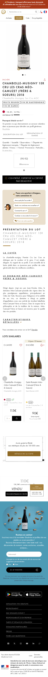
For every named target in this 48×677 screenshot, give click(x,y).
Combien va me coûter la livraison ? (26, 216)
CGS (30, 656)
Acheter (9, 18)
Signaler (34, 329)
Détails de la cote (24, 454)
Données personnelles (38, 655)
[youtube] (27, 643)
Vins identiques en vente (16, 494)
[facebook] (8, 643)
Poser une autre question (25, 221)
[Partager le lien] (45, 80)
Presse (9, 631)
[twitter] (14, 643)
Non (16, 564)
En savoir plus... (7, 150)
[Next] (43, 378)
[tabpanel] (24, 146)
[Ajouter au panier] (16, 418)
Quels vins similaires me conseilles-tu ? (27, 205)
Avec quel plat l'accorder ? (23, 200)
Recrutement (12, 608)
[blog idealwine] (39, 643)
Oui (9, 564)
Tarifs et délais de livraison (19, 622)
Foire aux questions (15, 636)
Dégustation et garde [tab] (35, 134)
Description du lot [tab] (13, 134)
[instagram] (21, 643)
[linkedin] (33, 643)
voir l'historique (37, 487)
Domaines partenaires (16, 627)
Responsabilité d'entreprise (19, 617)
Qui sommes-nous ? (15, 613)
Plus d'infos (6, 129)
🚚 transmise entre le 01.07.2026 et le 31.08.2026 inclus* (24, 4)
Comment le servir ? (21, 211)
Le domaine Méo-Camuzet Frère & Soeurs (22, 277)
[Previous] (4, 378)
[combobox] (8, 418)
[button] (22, 47)
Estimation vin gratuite (17, 604)
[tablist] (24, 134)
